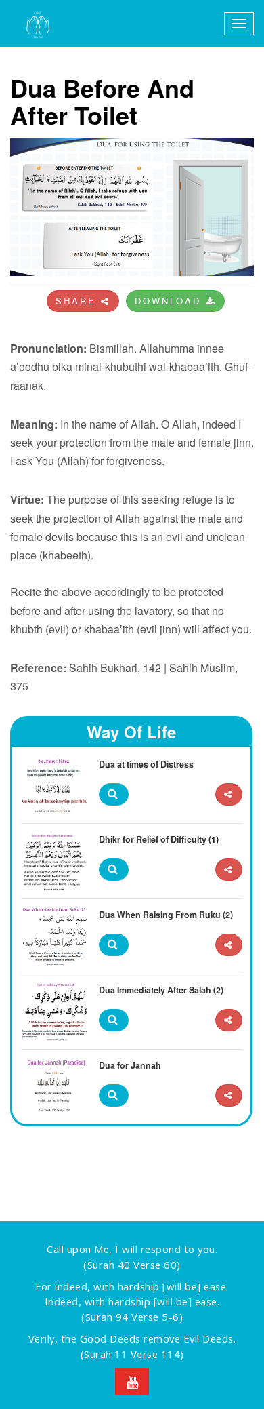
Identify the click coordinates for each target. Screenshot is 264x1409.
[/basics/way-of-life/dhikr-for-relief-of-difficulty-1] (228, 869)
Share (78, 300)
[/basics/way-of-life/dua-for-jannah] (228, 1095)
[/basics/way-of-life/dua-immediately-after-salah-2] (228, 1020)
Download (170, 300)
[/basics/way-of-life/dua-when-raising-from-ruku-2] (228, 945)
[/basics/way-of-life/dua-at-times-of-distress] (228, 794)
